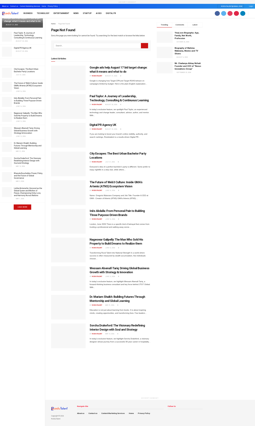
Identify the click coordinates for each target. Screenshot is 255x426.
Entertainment (61, 13)
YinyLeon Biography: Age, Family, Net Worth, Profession (187, 36)
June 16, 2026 (110, 190)
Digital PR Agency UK (22, 48)
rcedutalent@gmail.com (231, 6)
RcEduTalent (97, 76)
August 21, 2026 (111, 76)
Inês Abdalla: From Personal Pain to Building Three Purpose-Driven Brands (28, 100)
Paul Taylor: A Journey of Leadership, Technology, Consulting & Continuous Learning (28, 35)
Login (251, 6)
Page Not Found (64, 24)
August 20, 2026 (111, 104)
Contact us (14, 6)
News (76, 13)
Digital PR (111, 13)
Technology (43, 13)
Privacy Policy (53, 6)
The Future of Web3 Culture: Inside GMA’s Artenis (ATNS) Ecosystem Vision (28, 85)
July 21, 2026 (110, 162)
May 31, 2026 (109, 305)
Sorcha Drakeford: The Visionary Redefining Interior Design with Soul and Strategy (27, 160)
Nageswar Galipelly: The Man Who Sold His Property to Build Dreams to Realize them (28, 115)
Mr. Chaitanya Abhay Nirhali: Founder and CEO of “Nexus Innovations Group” (188, 66)
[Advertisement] (150, 377)
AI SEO (99, 13)
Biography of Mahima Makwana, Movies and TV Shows (186, 51)
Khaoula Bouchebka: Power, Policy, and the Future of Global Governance (28, 175)
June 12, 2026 (110, 248)
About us (5, 6)
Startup (87, 13)
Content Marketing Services (30, 6)
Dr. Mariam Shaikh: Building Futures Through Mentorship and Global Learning (27, 145)
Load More (22, 207)
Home (44, 6)
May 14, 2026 (109, 334)
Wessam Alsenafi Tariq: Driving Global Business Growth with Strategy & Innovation (27, 130)
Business (28, 13)
